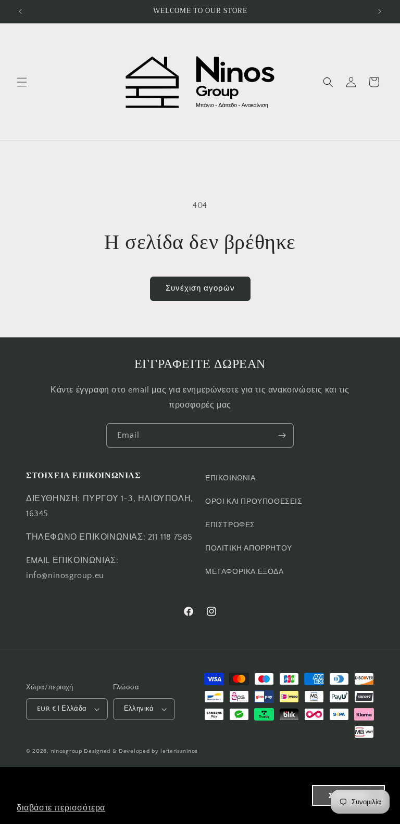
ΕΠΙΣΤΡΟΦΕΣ (230, 525)
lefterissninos (179, 751)
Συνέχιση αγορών (200, 288)
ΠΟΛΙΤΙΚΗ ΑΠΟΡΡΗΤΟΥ (248, 548)
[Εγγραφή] (281, 435)
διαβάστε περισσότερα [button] (61, 807)
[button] (21, 82)
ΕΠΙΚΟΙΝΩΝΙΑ (230, 478)
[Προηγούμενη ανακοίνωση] (20, 11)
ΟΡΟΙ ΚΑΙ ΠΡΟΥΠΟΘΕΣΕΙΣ (254, 502)
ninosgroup (66, 751)
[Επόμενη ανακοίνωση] (379, 11)
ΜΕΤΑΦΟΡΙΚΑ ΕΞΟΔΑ (244, 572)
